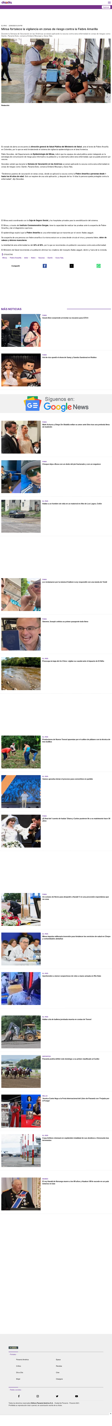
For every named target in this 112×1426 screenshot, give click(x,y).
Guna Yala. (59, 258)
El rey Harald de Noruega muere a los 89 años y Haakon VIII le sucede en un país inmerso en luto (75, 1182)
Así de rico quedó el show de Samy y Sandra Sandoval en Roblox (69, 357)
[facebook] (19, 1396)
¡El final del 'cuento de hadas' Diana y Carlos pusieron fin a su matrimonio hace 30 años (76, 820)
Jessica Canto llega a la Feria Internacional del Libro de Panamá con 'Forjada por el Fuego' (75, 1100)
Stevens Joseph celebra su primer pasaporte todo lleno (65, 622)
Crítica (18, 1366)
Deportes (46, 1056)
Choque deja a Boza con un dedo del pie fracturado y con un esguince (71, 464)
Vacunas (41, 258)
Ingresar (106, 7)
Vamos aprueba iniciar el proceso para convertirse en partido (67, 779)
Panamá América (22, 1359)
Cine (57, 1372)
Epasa (58, 1359)
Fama (44, 315)
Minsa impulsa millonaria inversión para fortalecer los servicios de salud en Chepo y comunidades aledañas (76, 938)
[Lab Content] (56, 1349)
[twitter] (57, 1396)
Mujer (18, 1379)
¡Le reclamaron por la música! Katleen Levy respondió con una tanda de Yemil (74, 582)
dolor (26, 258)
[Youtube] (76, 1396)
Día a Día (19, 1372)
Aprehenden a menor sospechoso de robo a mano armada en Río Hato (71, 976)
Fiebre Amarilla (15, 258)
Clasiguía (59, 1379)
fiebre (33, 258)
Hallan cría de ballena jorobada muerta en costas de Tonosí (66, 1019)
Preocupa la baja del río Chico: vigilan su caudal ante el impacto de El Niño (73, 661)
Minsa (4, 258)
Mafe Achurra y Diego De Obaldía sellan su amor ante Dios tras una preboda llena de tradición (76, 426)
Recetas (59, 1366)
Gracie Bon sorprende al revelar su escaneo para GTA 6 (65, 318)
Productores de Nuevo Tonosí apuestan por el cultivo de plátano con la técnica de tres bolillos (76, 741)
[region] (56, 17)
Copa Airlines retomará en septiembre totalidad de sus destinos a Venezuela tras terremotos (75, 1139)
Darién (50, 258)
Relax (44, 1096)
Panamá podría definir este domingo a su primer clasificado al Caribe (70, 1059)
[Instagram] (38, 1396)
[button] (45, 266)
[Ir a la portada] (6, 2)
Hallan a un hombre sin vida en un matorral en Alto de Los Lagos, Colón (72, 504)
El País (45, 501)
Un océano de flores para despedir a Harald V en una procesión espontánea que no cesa (75, 898)
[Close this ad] (110, 1413)
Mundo (45, 1179)
